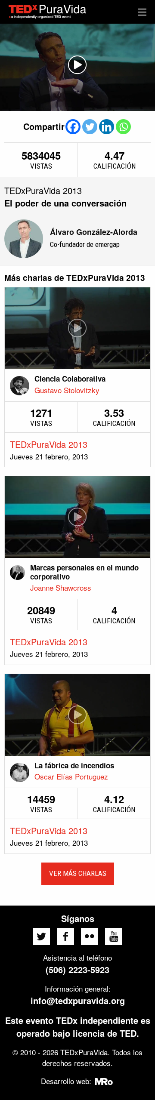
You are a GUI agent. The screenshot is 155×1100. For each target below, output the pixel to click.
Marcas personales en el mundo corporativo (84, 571)
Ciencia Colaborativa (69, 378)
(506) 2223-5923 (77, 969)
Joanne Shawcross (60, 587)
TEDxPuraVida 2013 (48, 444)
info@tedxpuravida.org (78, 1000)
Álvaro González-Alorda (93, 231)
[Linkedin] (106, 126)
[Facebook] (73, 126)
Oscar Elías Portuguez (71, 776)
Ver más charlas (77, 873)
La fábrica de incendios (74, 765)
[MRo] (104, 1080)
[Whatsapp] (123, 126)
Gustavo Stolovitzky (66, 390)
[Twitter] (89, 126)
